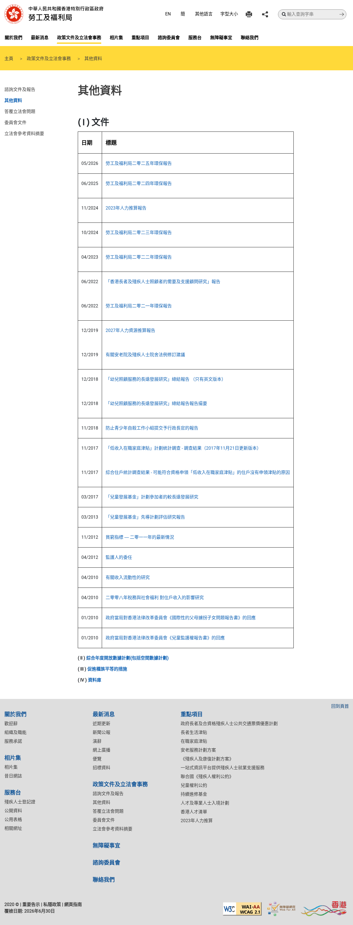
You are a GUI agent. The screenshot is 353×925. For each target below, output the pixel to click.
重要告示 (31, 904)
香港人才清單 (194, 811)
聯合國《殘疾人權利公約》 (207, 776)
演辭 (97, 741)
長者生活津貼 (194, 732)
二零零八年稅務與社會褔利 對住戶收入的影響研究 (155, 597)
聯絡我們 (249, 37)
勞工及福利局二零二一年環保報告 (139, 306)
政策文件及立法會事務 (79, 37)
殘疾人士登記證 (19, 802)
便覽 (97, 759)
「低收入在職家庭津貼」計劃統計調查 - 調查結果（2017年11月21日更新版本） (183, 448)
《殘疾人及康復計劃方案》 (207, 759)
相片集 (116, 37)
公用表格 (13, 819)
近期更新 (101, 723)
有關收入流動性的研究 (128, 577)
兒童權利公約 (194, 785)
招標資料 (101, 767)
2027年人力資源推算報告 (130, 330)
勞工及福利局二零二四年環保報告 (139, 183)
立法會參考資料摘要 (24, 133)
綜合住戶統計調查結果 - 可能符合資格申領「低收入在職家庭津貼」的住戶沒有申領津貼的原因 (198, 472)
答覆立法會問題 (19, 111)
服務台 (195, 37)
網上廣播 (101, 750)
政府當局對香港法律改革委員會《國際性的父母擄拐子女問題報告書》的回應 (181, 617)
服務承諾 (13, 741)
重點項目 (140, 37)
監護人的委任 (119, 557)
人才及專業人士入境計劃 (205, 803)
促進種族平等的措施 (107, 669)
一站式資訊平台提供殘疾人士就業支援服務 (222, 767)
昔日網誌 (13, 776)
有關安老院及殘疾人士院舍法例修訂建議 (145, 354)
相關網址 (13, 828)
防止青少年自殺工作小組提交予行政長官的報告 (152, 428)
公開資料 (13, 810)
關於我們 (13, 37)
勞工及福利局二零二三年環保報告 (139, 232)
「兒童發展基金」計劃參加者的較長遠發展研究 (152, 497)
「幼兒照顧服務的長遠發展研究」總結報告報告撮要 (156, 403)
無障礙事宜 (221, 37)
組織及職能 (15, 732)
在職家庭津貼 (194, 741)
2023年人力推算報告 (126, 208)
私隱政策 (52, 904)
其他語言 (204, 14)
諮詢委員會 (169, 37)
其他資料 (13, 100)
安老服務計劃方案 (198, 750)
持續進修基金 (194, 794)
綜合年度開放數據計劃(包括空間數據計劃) (127, 658)
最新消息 (40, 37)
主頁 (8, 58)
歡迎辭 (11, 723)
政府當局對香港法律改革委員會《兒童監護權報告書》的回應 (165, 637)
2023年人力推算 (197, 820)
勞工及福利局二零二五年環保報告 (139, 163)
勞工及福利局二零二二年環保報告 (139, 257)
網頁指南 (73, 904)
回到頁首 (340, 706)
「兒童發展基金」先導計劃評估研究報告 (145, 517)
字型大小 (229, 14)
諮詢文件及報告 (19, 89)
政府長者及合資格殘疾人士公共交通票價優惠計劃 (229, 723)
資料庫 (94, 680)
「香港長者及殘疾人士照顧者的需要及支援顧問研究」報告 (163, 281)
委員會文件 (15, 122)
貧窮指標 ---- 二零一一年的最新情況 (140, 537)
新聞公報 (101, 732)
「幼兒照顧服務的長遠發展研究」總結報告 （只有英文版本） (166, 379)
